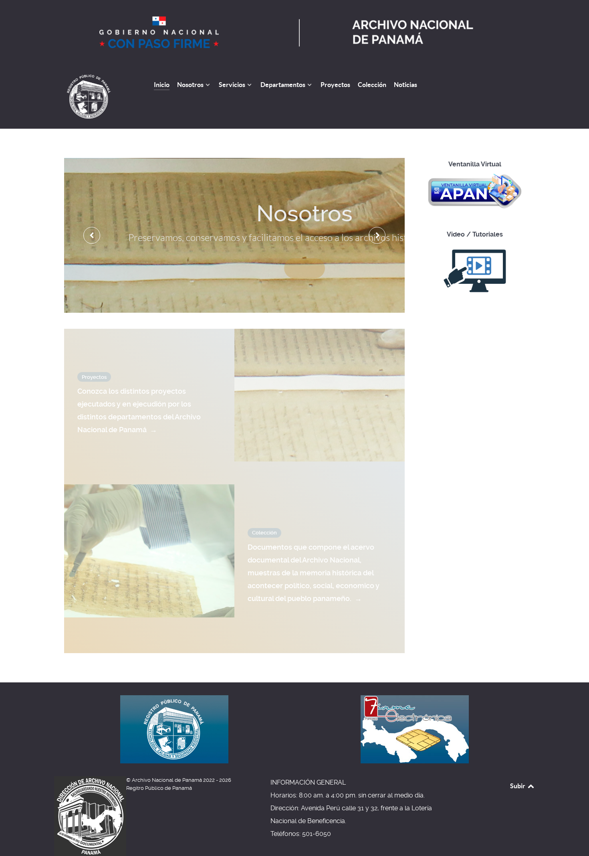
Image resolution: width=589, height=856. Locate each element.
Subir (518, 785)
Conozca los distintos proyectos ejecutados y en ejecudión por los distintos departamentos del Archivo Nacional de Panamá (139, 410)
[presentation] (91, 235)
